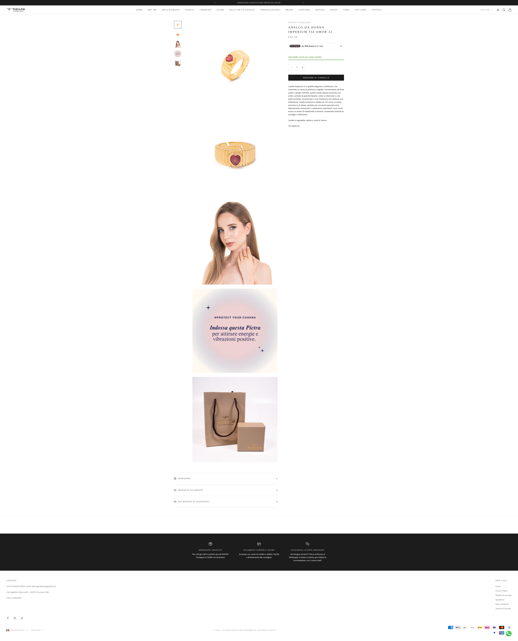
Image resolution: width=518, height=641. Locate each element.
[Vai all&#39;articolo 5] (178, 63)
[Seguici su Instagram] (14, 618)
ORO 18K (152, 10)
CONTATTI (377, 10)
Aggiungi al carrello (316, 77)
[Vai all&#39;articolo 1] (178, 24)
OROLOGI (320, 10)
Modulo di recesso (503, 595)
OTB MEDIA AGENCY (266, 630)
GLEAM (220, 10)
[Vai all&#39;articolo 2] (178, 34)
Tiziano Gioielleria (299, 22)
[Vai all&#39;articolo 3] (178, 44)
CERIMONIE (205, 10)
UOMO (346, 10)
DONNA (334, 10)
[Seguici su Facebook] (7, 618)
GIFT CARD (360, 10)
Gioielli (189, 10)
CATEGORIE (304, 10)
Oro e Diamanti (171, 10)
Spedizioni (499, 599)
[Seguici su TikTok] (22, 618)
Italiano (485, 10)
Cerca (498, 586)
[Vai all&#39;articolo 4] (178, 54)
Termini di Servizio (503, 608)
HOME (139, 10)
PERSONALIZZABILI (270, 10)
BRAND (289, 10)
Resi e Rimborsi (502, 604)
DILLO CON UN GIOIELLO (242, 10)
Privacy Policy (501, 591)
